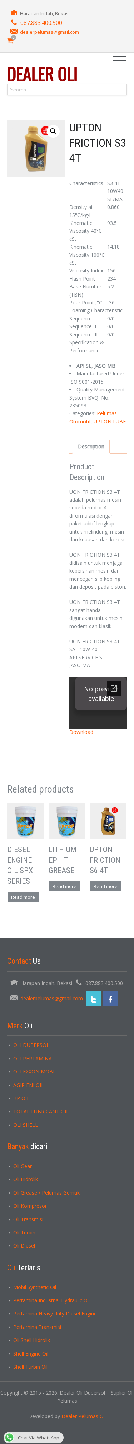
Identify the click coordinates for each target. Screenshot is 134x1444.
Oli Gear (22, 1166)
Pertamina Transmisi (37, 1327)
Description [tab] (91, 446)
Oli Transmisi (28, 1219)
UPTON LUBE (110, 421)
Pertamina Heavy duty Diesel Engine (55, 1313)
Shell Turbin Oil (30, 1366)
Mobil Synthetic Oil (34, 1287)
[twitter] (93, 998)
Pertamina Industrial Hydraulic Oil (51, 1300)
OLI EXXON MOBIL (35, 1071)
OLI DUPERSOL (31, 1045)
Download (81, 732)
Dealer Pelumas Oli (83, 1416)
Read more (23, 897)
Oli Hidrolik (25, 1179)
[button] (53, 131)
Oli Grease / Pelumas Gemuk (46, 1192)
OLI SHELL (25, 1124)
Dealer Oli (42, 73)
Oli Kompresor (30, 1205)
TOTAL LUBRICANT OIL (41, 1111)
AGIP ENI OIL (28, 1085)
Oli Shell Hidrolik (31, 1340)
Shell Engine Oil (30, 1353)
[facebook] (110, 998)
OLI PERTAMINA (32, 1058)
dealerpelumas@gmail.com (49, 32)
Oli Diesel (24, 1245)
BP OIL (21, 1098)
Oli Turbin (24, 1232)
